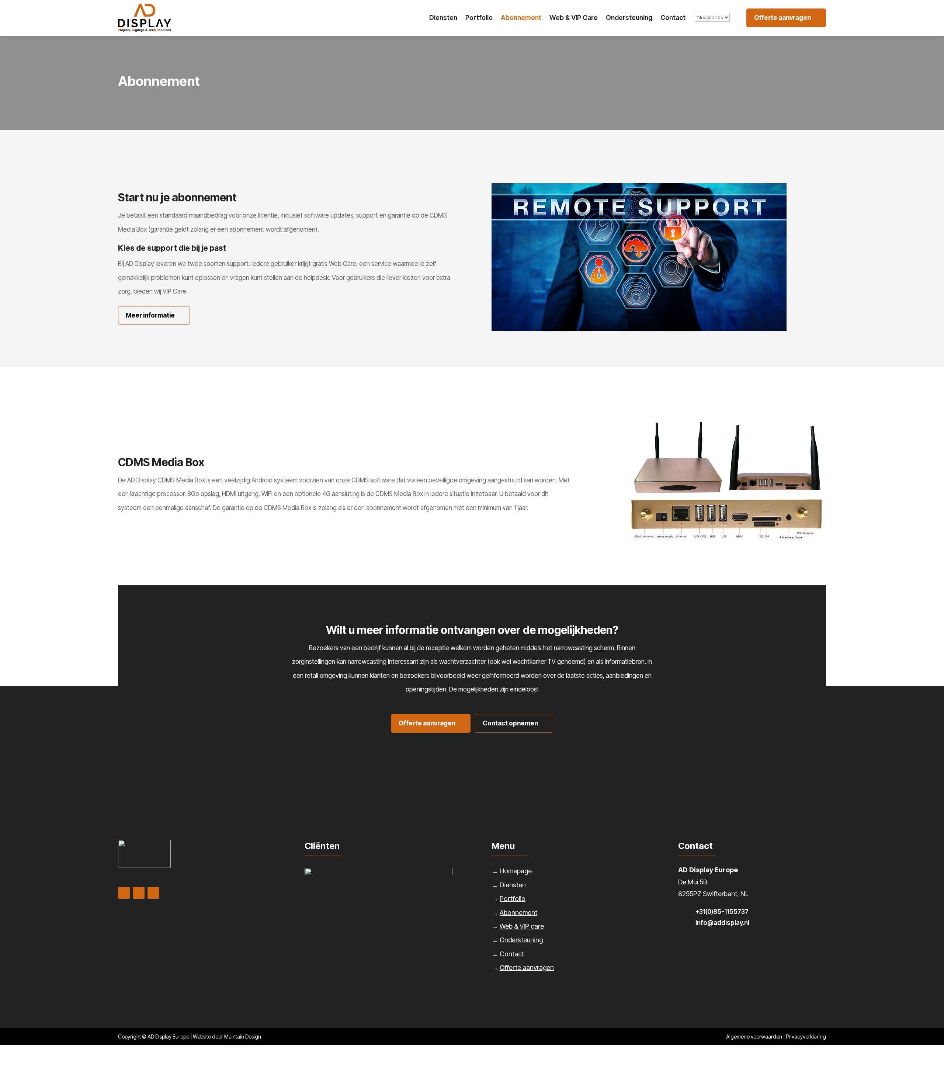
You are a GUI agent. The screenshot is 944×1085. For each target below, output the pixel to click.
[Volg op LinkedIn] (124, 893)
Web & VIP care (522, 926)
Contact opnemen (510, 723)
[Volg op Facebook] (139, 893)
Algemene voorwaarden (754, 1036)
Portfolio (479, 17)
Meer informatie (150, 315)
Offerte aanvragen (782, 17)
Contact (673, 17)
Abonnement (521, 17)
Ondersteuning (629, 17)
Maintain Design (242, 1036)
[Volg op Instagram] (153, 893)
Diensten (443, 17)
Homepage (516, 871)
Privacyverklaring (806, 1036)
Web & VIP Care (573, 17)
